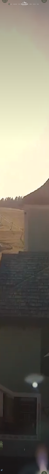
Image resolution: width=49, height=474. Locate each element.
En (4, 1)
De (3, 1)
